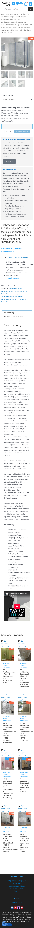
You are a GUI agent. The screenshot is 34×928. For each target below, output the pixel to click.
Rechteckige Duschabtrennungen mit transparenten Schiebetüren (14, 22)
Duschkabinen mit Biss (9, 291)
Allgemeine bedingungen (17, 881)
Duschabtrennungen (12, 14)
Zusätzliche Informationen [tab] (13, 317)
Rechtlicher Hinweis (17, 889)
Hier (28, 921)
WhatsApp (9, 161)
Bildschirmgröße (7, 95)
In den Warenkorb (22, 132)
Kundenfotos (17, 902)
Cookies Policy (17, 883)
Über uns (17, 891)
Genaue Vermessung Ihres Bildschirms (15, 108)
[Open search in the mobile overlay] (17, 9)
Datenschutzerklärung (17, 886)
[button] (29, 41)
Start (2, 14)
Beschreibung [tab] (9, 313)
